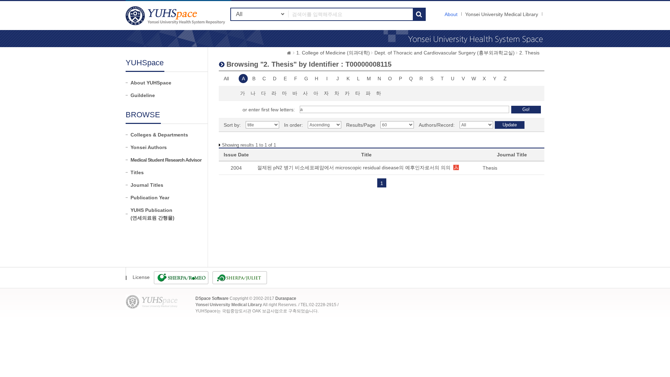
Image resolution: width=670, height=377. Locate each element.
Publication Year (150, 197)
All (226, 78)
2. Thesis (529, 53)
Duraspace (285, 298)
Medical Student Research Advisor (166, 160)
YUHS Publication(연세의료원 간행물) (152, 214)
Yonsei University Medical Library (501, 14)
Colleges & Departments (159, 135)
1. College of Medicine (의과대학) (333, 53)
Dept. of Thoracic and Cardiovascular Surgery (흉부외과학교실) (444, 53)
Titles (137, 172)
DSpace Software (212, 298)
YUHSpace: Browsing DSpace (176, 15)
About (451, 14)
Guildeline (143, 95)
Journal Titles (147, 185)
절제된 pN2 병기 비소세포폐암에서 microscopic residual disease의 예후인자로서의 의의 (354, 167)
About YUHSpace (151, 83)
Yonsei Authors (149, 147)
